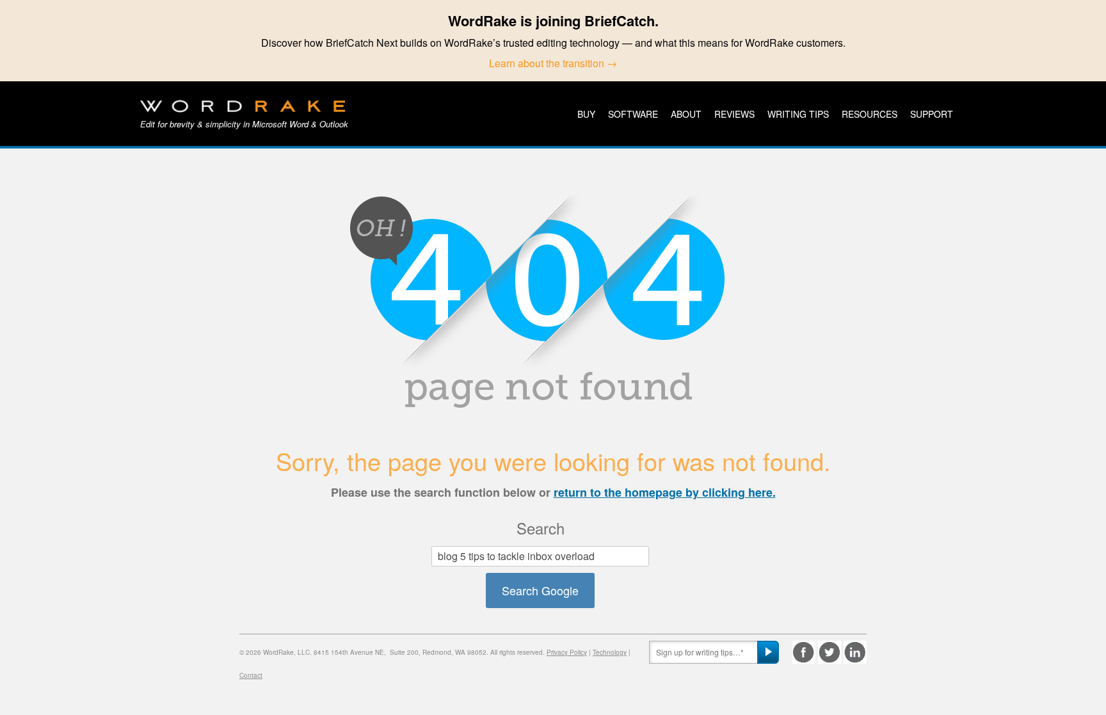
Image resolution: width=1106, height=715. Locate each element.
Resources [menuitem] (869, 114)
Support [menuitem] (931, 114)
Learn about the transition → (553, 63)
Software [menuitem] (633, 114)
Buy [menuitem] (586, 114)
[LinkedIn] (855, 652)
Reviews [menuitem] (734, 114)
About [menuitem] (686, 114)
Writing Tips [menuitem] (798, 114)
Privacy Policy (567, 652)
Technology (610, 652)
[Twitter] (829, 652)
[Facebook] (803, 652)
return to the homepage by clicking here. (665, 492)
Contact (250, 675)
